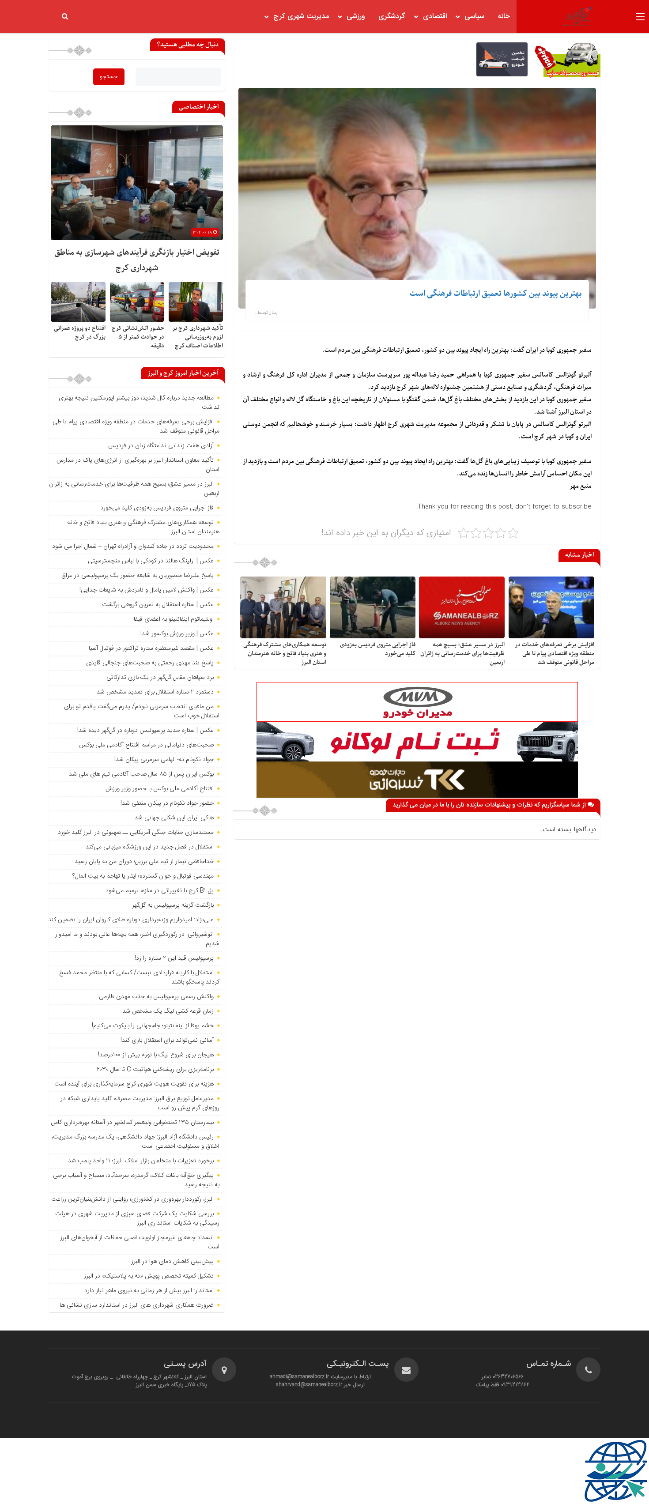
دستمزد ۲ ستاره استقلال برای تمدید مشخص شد (155, 692)
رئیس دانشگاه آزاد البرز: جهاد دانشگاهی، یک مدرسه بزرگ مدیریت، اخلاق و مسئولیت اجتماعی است (135, 1142)
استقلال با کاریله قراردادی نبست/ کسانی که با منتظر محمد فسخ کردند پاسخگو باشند (139, 978)
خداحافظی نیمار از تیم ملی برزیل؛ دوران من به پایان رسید (144, 861)
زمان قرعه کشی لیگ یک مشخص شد (168, 1011)
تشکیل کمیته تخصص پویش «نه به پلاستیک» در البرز (149, 1276)
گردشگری (391, 17)
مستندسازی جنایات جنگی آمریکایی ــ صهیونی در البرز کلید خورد (136, 832)
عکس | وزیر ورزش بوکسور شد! (177, 634)
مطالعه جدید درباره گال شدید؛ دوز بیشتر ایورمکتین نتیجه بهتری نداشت (139, 403)
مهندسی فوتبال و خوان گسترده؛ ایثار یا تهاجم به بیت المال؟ (143, 876)
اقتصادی (435, 17)
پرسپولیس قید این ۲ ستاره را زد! (174, 958)
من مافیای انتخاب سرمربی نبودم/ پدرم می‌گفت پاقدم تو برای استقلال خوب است (141, 711)
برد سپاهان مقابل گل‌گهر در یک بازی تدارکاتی (160, 677)
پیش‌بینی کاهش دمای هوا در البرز (172, 1261)
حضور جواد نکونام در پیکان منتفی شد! (167, 803)
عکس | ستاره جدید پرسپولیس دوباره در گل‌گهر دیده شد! (145, 730)
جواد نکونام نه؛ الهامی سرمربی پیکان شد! (164, 759)
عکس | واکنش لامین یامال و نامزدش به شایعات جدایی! (146, 590)
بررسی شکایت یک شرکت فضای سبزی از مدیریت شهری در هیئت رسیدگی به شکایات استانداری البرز (137, 1219)
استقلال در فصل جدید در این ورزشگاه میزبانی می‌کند (150, 847)
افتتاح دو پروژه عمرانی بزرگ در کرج (80, 332)
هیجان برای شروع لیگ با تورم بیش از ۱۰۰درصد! (156, 1055)
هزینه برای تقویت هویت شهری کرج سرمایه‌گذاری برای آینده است (134, 1084)
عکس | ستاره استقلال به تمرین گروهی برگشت (158, 604)
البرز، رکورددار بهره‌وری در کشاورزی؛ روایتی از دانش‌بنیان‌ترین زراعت (132, 1199)
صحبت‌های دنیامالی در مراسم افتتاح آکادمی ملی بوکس (146, 745)
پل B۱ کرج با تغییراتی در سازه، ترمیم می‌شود (160, 891)
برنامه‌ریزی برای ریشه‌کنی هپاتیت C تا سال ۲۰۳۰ (155, 1069)
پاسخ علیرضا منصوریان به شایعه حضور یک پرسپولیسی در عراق (137, 575)
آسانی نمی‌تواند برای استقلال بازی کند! (167, 1040)
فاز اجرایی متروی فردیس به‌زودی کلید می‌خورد (157, 508)
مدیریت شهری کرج (301, 17)
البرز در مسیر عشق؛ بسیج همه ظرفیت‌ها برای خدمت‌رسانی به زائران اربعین (462, 654)
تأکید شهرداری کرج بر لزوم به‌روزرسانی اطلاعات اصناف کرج (197, 337)
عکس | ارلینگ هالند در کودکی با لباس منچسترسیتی (151, 561)
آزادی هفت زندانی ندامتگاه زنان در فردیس (161, 446)
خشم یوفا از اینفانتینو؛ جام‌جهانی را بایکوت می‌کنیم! (153, 1026)
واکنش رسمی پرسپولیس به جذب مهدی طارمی (156, 996)
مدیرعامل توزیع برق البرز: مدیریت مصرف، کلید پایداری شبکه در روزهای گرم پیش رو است (139, 1103)
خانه (504, 17)
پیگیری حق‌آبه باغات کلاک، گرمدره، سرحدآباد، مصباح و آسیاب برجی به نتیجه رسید (136, 1180)
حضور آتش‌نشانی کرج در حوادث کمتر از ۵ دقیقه (138, 337)
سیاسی (474, 17)
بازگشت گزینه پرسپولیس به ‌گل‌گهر (173, 905)
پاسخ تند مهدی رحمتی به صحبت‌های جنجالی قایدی (150, 663)
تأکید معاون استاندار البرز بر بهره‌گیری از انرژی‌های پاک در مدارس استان (138, 465)
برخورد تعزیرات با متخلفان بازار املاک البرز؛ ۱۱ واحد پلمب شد (141, 1161)
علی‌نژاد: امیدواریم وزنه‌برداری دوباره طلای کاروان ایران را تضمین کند (131, 920)
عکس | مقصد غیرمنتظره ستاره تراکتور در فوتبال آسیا (151, 648)
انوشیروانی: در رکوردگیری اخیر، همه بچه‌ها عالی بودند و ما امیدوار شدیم (137, 939)
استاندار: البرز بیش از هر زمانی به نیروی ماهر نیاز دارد (149, 1290)
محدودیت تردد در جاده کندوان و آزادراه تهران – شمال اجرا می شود (133, 546)
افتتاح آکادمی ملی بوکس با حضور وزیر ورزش (160, 789)
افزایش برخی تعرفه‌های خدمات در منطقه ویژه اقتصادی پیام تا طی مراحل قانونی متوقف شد (554, 654)
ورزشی (356, 17)
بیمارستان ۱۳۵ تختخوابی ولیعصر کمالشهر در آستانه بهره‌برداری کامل (132, 1122)
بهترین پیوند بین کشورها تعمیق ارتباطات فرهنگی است (496, 294)
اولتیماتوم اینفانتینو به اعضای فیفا (174, 619)
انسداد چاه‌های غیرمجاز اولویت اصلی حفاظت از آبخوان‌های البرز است (139, 1242)
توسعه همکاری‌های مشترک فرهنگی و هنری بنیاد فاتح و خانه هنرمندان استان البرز (284, 654)
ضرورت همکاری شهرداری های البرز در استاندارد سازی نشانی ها (137, 1305)
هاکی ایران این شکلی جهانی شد (174, 818)
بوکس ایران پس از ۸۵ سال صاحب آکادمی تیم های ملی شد (141, 774)
